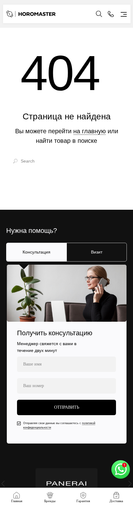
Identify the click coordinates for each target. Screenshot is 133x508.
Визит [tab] (96, 252)
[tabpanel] (66, 354)
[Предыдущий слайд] (3, 483)
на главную (89, 131)
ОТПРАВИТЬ (66, 407)
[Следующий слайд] (129, 483)
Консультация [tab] (36, 252)
